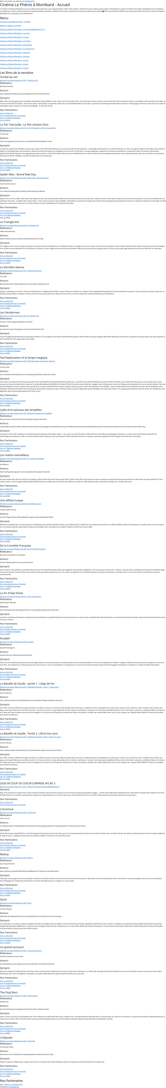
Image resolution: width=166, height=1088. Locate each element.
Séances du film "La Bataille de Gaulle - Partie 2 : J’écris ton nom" (38, 737)
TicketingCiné (30, 1)
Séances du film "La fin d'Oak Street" (28, 597)
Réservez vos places (7, 80)
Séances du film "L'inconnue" (25, 813)
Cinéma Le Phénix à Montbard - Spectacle (15, 53)
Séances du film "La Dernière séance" (28, 271)
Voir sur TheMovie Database (10, 118)
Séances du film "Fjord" (23, 903)
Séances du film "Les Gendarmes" (27, 316)
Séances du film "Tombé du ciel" (26, 80)
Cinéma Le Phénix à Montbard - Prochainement (17, 49)
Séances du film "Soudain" (24, 642)
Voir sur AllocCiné (6, 113)
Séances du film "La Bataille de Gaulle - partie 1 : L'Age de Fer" (37, 687)
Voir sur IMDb (5, 120)
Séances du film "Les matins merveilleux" (29, 459)
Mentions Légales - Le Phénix (10, 26)
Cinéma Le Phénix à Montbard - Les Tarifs (15, 33)
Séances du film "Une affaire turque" (28, 504)
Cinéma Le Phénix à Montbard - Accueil (14, 60)
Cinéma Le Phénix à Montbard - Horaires (14, 56)
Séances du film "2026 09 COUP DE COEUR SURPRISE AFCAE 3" (37, 787)
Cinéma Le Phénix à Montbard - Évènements (16, 45)
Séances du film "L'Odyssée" (25, 1041)
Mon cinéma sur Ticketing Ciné (11, 1084)
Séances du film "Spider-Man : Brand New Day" (32, 178)
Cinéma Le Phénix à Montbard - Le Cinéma (15, 41)
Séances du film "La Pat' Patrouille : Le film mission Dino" (35, 128)
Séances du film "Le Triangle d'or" (27, 225)
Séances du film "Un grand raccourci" (28, 951)
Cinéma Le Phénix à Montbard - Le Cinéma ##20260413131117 (22, 29)
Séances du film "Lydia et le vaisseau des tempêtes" (33, 413)
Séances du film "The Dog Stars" (26, 996)
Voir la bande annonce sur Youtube (13, 116)
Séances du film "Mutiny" (24, 858)
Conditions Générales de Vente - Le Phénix (15, 22)
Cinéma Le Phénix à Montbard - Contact (14, 37)
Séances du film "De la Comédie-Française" (30, 549)
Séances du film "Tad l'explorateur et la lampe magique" (35, 361)
